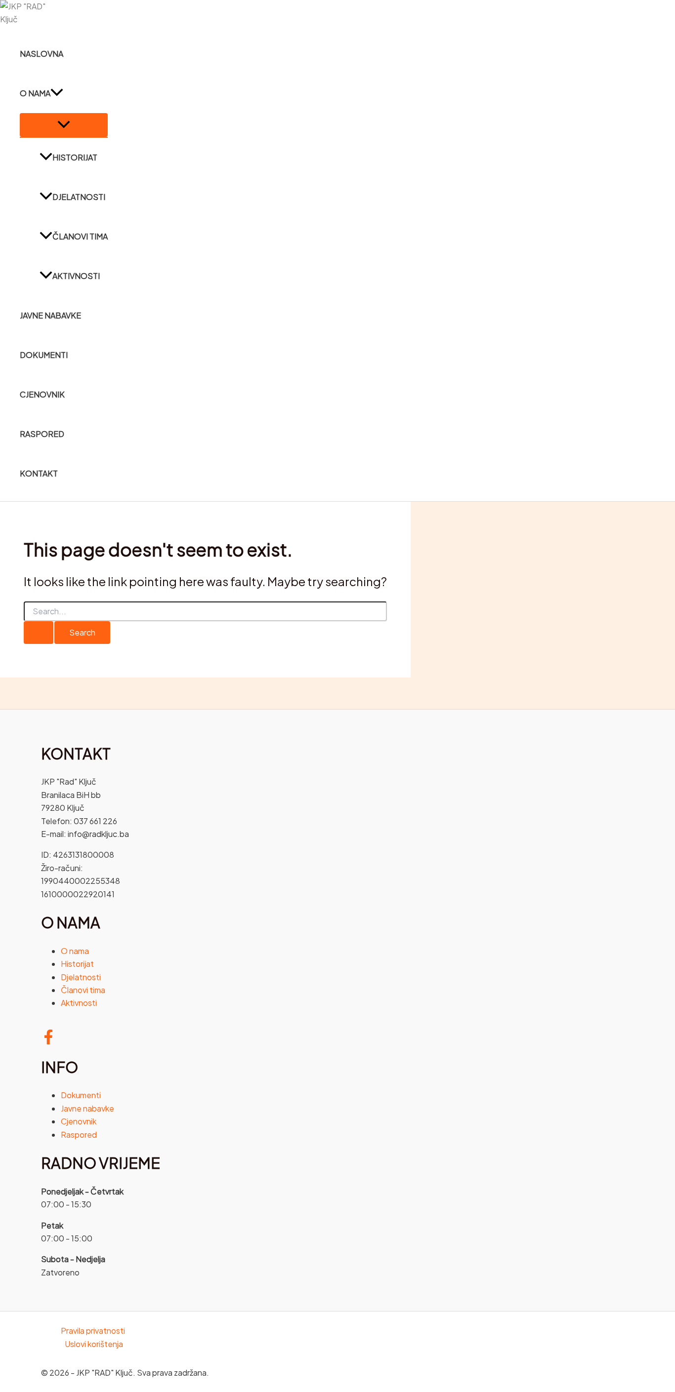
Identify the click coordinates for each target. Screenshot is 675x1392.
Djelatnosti (78, 197)
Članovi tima (80, 236)
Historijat (74, 157)
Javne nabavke (50, 315)
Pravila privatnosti (93, 1330)
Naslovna (41, 53)
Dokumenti (44, 355)
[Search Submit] (38, 632)
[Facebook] (48, 1041)
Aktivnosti (76, 276)
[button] (56, 93)
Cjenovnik (42, 394)
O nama (35, 93)
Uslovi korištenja (94, 1344)
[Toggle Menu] (64, 125)
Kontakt (39, 473)
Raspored (42, 434)
